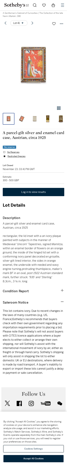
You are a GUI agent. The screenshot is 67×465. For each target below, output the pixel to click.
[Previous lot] (5, 23)
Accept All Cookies (33, 458)
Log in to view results (33, 192)
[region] (33, 438)
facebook (19, 403)
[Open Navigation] (62, 5)
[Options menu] (61, 23)
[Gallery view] (59, 108)
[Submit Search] (34, 5)
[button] (33, 66)
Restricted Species (16, 156)
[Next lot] (32, 23)
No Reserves (13, 152)
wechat (59, 403)
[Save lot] (54, 23)
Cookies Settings (33, 448)
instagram (31, 403)
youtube (46, 403)
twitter (7, 403)
